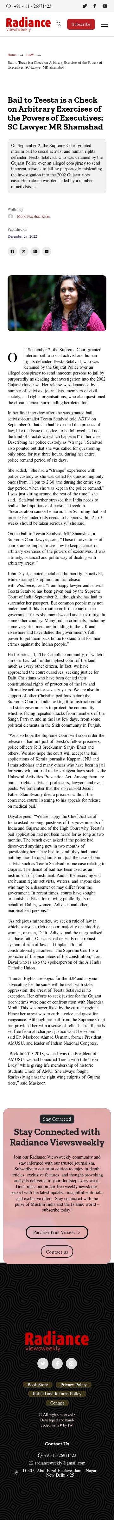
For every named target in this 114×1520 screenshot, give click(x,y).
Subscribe (81, 24)
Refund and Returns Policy (57, 1394)
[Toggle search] (58, 24)
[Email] (46, 251)
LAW (30, 55)
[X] (23, 251)
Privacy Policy (73, 1385)
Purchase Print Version (54, 1232)
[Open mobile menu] (104, 24)
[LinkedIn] (35, 251)
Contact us (57, 1252)
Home (12, 55)
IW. (70, 1425)
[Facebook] (12, 251)
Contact (57, 1403)
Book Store (38, 1385)
